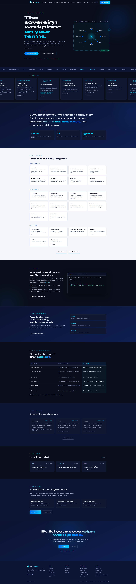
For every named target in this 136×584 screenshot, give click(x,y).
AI (54, 2)
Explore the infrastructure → (38, 296)
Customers (66, 2)
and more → (67, 69)
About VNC (67, 572)
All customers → (68, 438)
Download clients (74, 251)
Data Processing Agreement (102, 574)
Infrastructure (59, 2)
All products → (61, 251)
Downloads (82, 576)
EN (96, 2)
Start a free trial (35, 512)
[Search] (92, 2)
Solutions (51, 576)
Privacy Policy (99, 570)
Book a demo (31, 53)
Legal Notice (98, 568)
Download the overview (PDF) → (68, 551)
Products (44, 2)
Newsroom (79, 2)
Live (84, 2)
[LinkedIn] (27, 574)
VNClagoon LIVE (83, 568)
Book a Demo (63, 546)
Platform (50, 2)
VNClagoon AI (52, 572)
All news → (103, 457)
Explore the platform (48, 53)
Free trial (73, 546)
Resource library (83, 572)
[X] (30, 574)
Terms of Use (98, 572)
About (88, 2)
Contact (97, 576)
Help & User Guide (84, 574)
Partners (73, 2)
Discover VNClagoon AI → (38, 333)
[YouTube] (32, 574)
